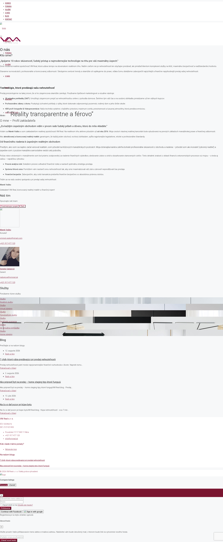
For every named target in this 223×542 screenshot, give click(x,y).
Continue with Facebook (11, 512)
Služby (8, 9)
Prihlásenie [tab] (10, 490)
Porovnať (4, 485)
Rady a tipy (10, 354)
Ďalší (23, 206)
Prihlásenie (5, 508)
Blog (7, 16)
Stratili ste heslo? (25, 505)
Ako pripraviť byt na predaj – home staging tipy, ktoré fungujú (30, 382)
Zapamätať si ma (10, 505)
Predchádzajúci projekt (9, 206)
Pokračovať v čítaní (8, 368)
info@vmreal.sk (11, 439)
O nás (7, 13)
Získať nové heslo (8, 540)
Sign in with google (34, 512)
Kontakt (8, 19)
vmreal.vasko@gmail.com (11, 238)
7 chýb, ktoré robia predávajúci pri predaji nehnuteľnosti (28, 359)
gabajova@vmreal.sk (9, 277)
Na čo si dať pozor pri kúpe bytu (16, 404)
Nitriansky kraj (11, 449)
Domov (8, 3)
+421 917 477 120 (7, 243)
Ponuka (8, 6)
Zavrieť (12, 485)
